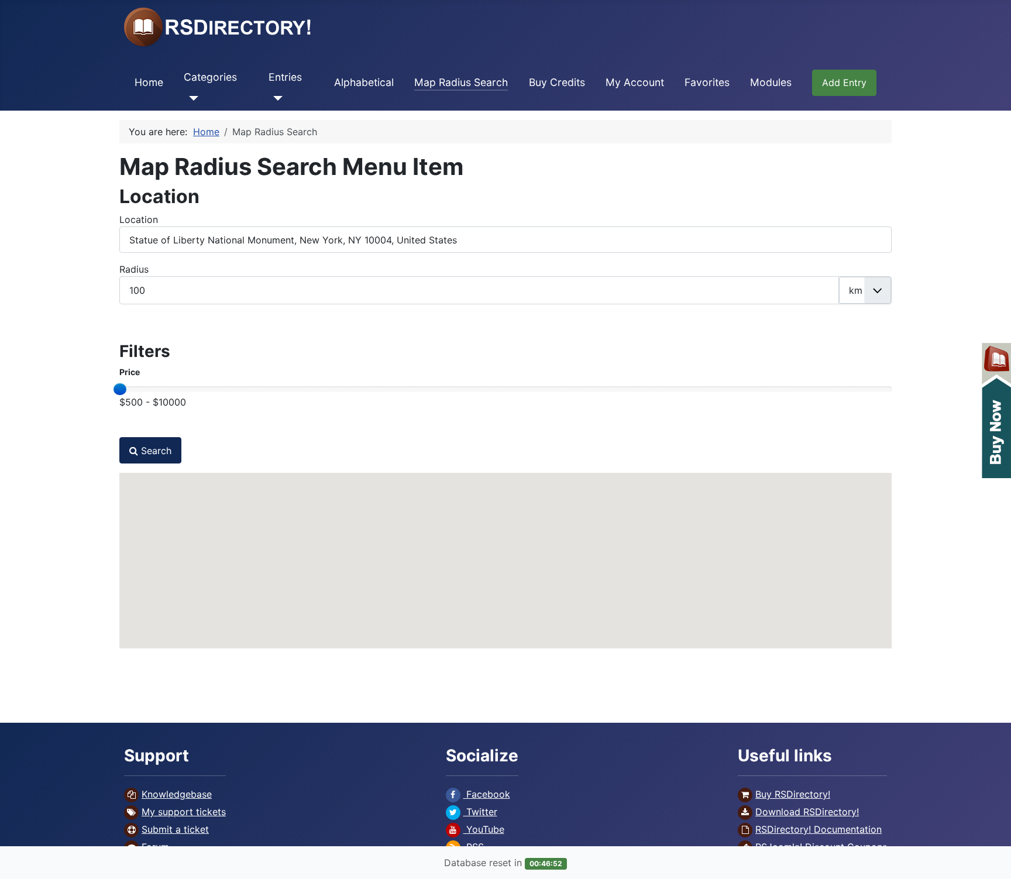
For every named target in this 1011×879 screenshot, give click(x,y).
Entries (285, 77)
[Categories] (191, 98)
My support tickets (184, 812)
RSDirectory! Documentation (818, 829)
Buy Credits (557, 82)
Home (149, 82)
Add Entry (844, 82)
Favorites (707, 82)
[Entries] (276, 98)
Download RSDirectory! (807, 812)
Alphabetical (364, 82)
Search (154, 450)
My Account (635, 82)
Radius (134, 269)
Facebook (486, 794)
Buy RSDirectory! (792, 794)
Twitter (480, 812)
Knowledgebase (177, 794)
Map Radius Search (461, 82)
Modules (771, 82)
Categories (210, 77)
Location (138, 219)
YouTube (483, 829)
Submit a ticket (175, 829)
